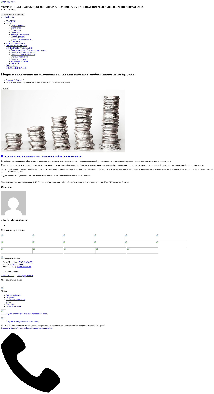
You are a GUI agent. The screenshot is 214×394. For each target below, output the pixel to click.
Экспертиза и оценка (20, 34)
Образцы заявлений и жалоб (23, 52)
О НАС (9, 23)
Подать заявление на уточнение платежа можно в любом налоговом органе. (42, 156)
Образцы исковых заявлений (23, 55)
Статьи (19, 80)
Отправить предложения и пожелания (22, 321)
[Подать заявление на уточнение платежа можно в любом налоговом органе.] (63, 151)
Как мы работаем (13, 295)
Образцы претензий (19, 57)
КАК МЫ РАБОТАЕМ (15, 43)
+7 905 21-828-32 (25, 262)
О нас (8, 302)
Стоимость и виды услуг (21, 39)
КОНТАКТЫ (11, 66)
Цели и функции (18, 26)
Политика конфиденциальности (39, 328)
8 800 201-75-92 (7, 17)
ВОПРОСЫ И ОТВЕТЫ (16, 46)
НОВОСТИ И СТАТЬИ (16, 68)
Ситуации (10, 297)
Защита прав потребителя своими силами (28, 50)
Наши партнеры (18, 37)
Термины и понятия (19, 61)
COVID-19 (15, 63)
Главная (9, 80)
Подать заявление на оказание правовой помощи (26, 314)
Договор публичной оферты (13, 328)
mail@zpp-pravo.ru (25, 276)
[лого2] (8, 2)
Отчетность (16, 30)
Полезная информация (15, 300)
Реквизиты (15, 41)
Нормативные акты (19, 59)
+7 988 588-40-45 (24, 267)
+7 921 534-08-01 (17, 264)
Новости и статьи (13, 306)
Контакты (10, 304)
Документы (16, 28)
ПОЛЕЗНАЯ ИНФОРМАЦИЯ (19, 48)
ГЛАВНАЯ (10, 21)
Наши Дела (15, 32)
